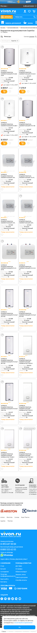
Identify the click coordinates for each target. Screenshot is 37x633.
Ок (19, 627)
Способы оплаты (21, 580)
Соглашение (5, 572)
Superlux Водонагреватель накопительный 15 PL (8, 221)
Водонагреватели (13, 27)
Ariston (3, 517)
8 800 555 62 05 (8, 549)
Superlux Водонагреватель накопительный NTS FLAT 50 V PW (27, 314)
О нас (2, 566)
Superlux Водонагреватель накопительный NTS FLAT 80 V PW (9, 361)
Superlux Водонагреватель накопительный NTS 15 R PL (27, 267)
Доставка (19, 566)
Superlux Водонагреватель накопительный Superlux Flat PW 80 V (7, 455)
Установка (19, 569)
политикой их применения (23, 622)
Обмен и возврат (21, 572)
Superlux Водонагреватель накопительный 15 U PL (26, 176)
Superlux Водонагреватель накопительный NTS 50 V (27, 72)
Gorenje (16, 517)
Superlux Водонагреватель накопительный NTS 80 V (9, 124)
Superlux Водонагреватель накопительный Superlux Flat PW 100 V (26, 455)
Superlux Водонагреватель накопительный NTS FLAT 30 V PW (9, 314)
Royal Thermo (25, 517)
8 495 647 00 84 (8, 544)
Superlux (3, 521)
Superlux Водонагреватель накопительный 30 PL (26, 221)
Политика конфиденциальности (8, 575)
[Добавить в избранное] (10, 91)
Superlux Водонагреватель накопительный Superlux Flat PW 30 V (26, 361)
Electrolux (9, 517)
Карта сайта (4, 579)
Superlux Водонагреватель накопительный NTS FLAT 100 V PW (9, 408)
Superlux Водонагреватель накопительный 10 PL (8, 176)
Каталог (3, 27)
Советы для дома (22, 577)
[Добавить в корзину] (4, 91)
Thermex (10, 521)
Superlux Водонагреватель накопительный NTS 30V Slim (9, 73)
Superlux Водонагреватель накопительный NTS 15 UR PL (8, 267)
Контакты (4, 582)
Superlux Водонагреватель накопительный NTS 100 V (27, 125)
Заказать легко (21, 574)
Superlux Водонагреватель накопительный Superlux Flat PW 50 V (26, 408)
